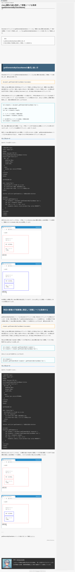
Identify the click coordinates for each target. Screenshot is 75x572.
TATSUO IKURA (20, 559)
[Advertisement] (28, 18)
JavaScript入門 (6, 2)
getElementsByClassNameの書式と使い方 (14, 41)
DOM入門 (12, 2)
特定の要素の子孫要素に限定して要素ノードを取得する (18, 43)
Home (3, 2)
